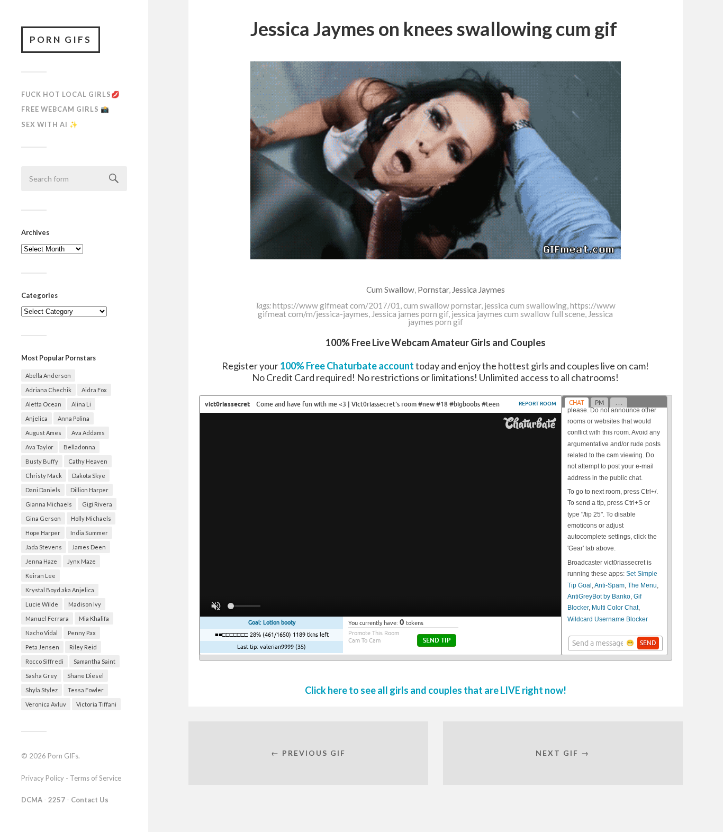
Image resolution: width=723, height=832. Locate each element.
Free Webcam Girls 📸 (65, 109)
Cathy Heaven (87, 461)
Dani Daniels (42, 489)
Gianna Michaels (48, 504)
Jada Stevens (43, 547)
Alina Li (81, 404)
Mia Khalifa (94, 618)
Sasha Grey (41, 675)
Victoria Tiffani (96, 704)
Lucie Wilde (41, 604)
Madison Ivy (84, 604)
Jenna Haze (41, 561)
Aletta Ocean (43, 404)
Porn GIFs (61, 39)
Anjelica (36, 418)
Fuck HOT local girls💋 (70, 94)
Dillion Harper (89, 489)
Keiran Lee (40, 575)
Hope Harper (42, 532)
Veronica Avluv (45, 704)
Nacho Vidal (41, 632)
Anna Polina (73, 418)
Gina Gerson (43, 518)
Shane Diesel (85, 675)
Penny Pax (82, 632)
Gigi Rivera (97, 504)
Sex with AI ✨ (49, 124)
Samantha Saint (94, 661)
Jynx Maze (81, 561)
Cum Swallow (390, 289)
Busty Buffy (41, 461)
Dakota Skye (88, 475)
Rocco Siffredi (44, 661)
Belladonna (79, 447)
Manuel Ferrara (47, 618)
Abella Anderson (48, 375)
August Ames (43, 432)
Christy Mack (43, 475)
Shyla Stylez (41, 689)
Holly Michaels (91, 518)
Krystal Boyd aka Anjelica (59, 589)
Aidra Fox (94, 389)
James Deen (89, 547)
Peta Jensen (42, 647)
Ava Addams (88, 432)
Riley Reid (83, 647)
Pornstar (433, 289)
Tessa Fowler (86, 689)
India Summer (89, 532)
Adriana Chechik (48, 389)
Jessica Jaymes (478, 289)
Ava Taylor (39, 447)
